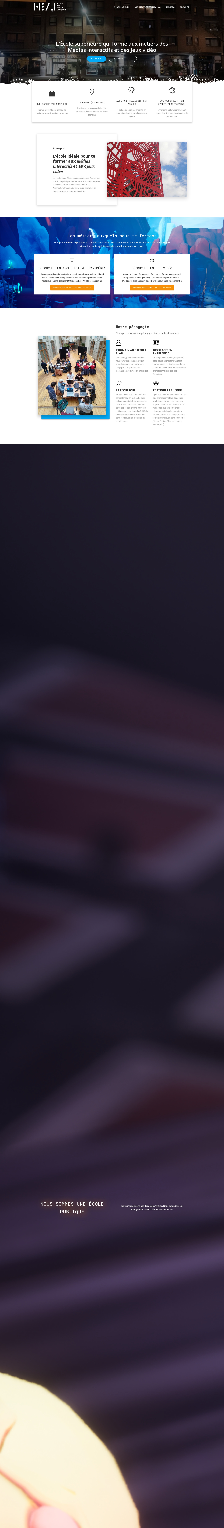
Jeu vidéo (170, 7)
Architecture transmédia (147, 7)
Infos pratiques (121, 7)
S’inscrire (184, 7)
